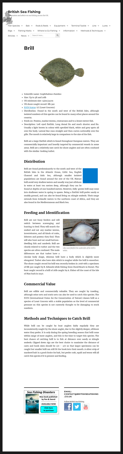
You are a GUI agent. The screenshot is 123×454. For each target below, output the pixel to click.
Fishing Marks (24, 31)
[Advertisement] (90, 175)
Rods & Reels (42, 26)
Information (69, 31)
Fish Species (14, 26)
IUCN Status (30, 107)
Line (94, 26)
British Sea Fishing (24, 12)
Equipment (59, 26)
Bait (28, 26)
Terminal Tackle (78, 26)
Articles (11, 36)
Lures (105, 26)
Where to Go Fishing (47, 31)
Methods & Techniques (92, 31)
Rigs (10, 31)
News (23, 36)
